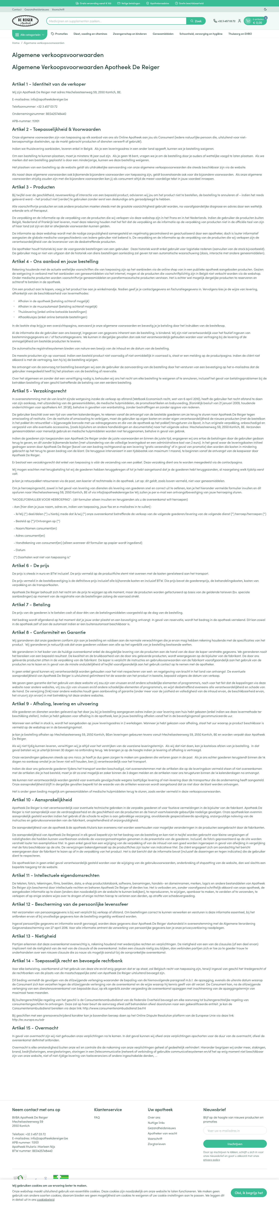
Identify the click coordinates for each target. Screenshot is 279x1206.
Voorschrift (58, 9)
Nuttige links (156, 1122)
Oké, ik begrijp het (249, 1192)
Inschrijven (235, 1144)
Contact (16, 9)
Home (16, 43)
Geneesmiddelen (163, 33)
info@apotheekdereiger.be (49, 1138)
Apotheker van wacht (162, 1133)
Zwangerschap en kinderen (130, 33)
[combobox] (116, 21)
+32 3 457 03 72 (35, 1134)
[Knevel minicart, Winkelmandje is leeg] (247, 20)
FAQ (97, 1117)
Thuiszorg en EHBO (240, 33)
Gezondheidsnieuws (36, 9)
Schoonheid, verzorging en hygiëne (201, 33)
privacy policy (211, 1159)
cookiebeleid (45, 1199)
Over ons (154, 1117)
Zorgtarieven (157, 1144)
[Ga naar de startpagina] (25, 21)
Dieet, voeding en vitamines (90, 33)
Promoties (61, 33)
